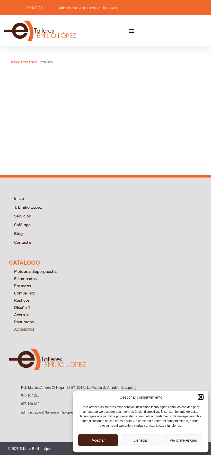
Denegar (141, 440)
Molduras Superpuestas (35, 271)
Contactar (23, 242)
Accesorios (24, 329)
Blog (18, 233)
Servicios (22, 216)
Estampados (25, 278)
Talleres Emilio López (24, 61)
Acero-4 (21, 315)
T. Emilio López (28, 207)
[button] (200, 397)
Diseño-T (22, 307)
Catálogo (22, 225)
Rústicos (22, 300)
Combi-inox (24, 293)
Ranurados (24, 322)
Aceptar (98, 440)
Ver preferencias (183, 440)
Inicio (19, 198)
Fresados (22, 286)
